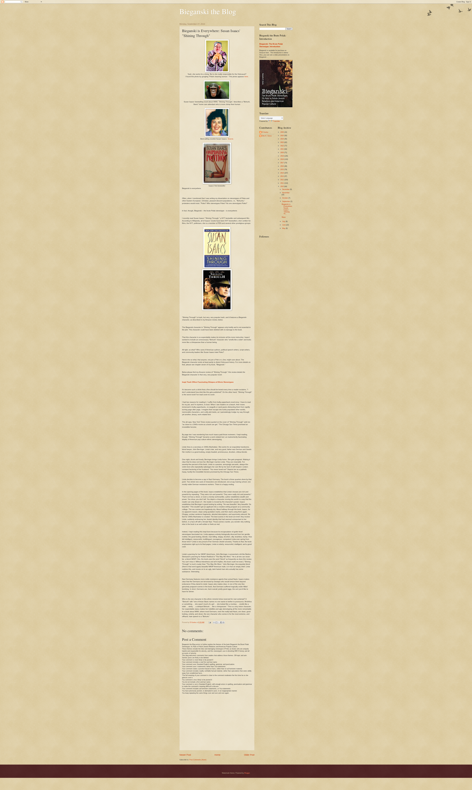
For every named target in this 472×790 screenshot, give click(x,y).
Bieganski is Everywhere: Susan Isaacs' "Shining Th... (287, 209)
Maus (284, 217)
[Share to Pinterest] (223, 622)
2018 (282, 159)
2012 (282, 180)
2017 (282, 163)
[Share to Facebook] (221, 622)
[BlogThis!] (216, 622)
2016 (282, 166)
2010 (282, 186)
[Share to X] (219, 622)
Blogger (247, 773)
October (285, 198)
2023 (282, 142)
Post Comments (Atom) (197, 760)
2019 (282, 156)
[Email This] (214, 622)
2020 (282, 152)
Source (230, 139)
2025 (282, 135)
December (286, 189)
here (246, 77)
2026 (282, 132)
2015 (282, 169)
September (286, 201)
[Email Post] (209, 622)
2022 (282, 146)
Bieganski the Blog (207, 11)
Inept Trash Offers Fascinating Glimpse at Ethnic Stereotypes (208, 382)
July (284, 221)
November (285, 193)
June (284, 225)
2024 (282, 139)
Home (217, 755)
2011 (282, 183)
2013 (282, 176)
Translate (276, 121)
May (284, 228)
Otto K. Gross (267, 136)
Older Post (249, 755)
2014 (282, 173)
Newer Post (185, 755)
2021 (282, 149)
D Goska (265, 132)
